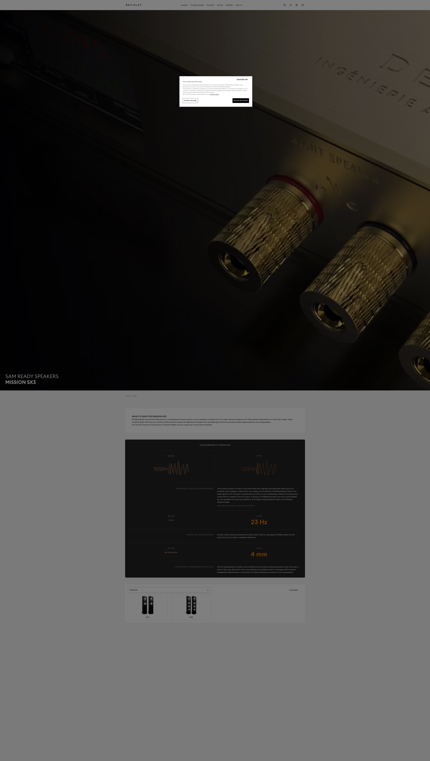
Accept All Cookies (241, 100)
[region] (215, 91)
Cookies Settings (190, 100)
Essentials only (242, 79)
